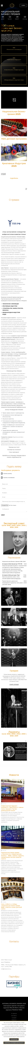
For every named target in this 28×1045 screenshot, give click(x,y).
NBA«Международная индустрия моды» (14, 79)
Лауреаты (14, 731)
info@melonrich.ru (6, 969)
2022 (11, 527)
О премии (14, 1013)
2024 (18, 525)
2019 (16, 527)
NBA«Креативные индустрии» (14, 58)
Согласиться (14, 1039)
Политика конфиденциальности (14, 1042)
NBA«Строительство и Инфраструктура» (14, 68)
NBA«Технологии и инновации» (14, 48)
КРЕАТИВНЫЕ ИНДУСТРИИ (10, 306)
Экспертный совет (14, 523)
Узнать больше (14, 684)
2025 (13, 525)
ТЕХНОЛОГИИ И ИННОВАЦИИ (11, 304)
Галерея (14, 1017)
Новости (14, 1020)
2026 (8, 525)
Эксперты (14, 1015)
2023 (23, 525)
